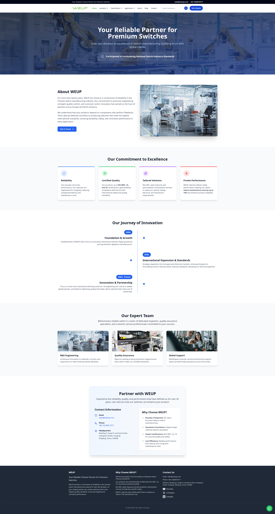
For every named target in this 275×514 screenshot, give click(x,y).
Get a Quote (196, 8)
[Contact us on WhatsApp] (269, 508)
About (139, 8)
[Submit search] (186, 8)
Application (129, 8)
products (103, 8)
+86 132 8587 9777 (106, 425)
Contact (154, 8)
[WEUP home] (80, 8)
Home (94, 8)
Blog (146, 8)
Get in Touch (65, 129)
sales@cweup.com (181, 2)
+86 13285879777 (196, 2)
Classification (115, 8)
